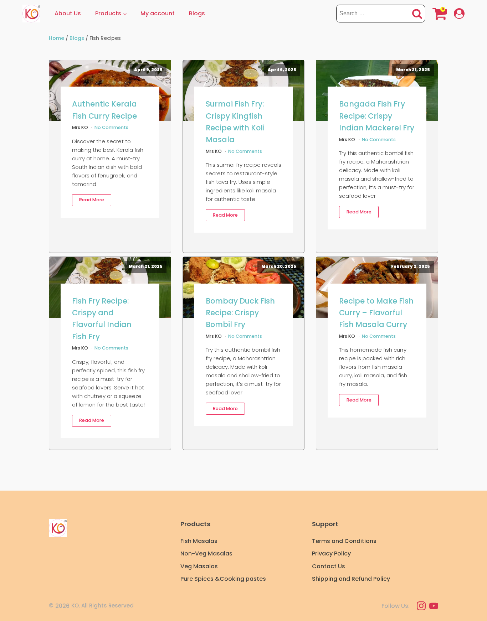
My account (157, 13)
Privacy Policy (331, 553)
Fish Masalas (198, 541)
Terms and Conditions (344, 541)
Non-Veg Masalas (206, 553)
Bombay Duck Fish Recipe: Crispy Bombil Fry (240, 313)
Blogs (197, 13)
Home (56, 38)
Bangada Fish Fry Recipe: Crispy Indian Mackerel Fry (376, 116)
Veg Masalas (199, 566)
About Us (68, 13)
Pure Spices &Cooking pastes (223, 579)
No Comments (111, 127)
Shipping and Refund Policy (351, 579)
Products (108, 13)
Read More (91, 200)
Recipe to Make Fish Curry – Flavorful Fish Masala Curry (376, 313)
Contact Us (328, 566)
